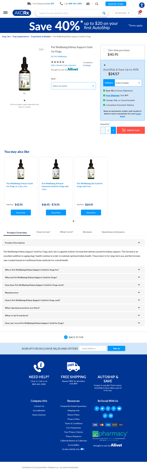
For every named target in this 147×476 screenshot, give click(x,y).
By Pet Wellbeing (59, 56)
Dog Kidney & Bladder (41, 36)
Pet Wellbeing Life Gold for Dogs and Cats (90, 184)
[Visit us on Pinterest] (113, 408)
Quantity (104, 124)
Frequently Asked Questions (74, 406)
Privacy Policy (73, 419)
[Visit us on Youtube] (119, 408)
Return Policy (73, 415)
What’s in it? (66, 231)
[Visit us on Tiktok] (105, 415)
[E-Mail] (110, 415)
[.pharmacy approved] (110, 436)
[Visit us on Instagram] (108, 408)
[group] (24, 73)
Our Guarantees (73, 427)
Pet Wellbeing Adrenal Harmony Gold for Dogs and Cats (55, 186)
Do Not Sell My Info (71, 449)
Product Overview (17, 232)
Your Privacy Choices (73, 432)
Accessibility (73, 445)
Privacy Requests (73, 436)
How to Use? (43, 231)
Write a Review (57, 65)
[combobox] (71, 13)
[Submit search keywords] (104, 13)
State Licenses (39, 415)
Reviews (87, 231)
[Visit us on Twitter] (102, 408)
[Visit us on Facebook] (96, 408)
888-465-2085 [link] (75, 3)
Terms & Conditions (74, 423)
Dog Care (6, 36)
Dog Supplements (21, 36)
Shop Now (20, 212)
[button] (121, 13)
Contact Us (39, 406)
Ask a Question (70, 65)
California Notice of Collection (73, 440)
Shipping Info (74, 410)
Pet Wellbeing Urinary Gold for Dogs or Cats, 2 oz (20, 184)
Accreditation (39, 410)
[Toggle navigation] (5, 13)
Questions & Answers (113, 231)
